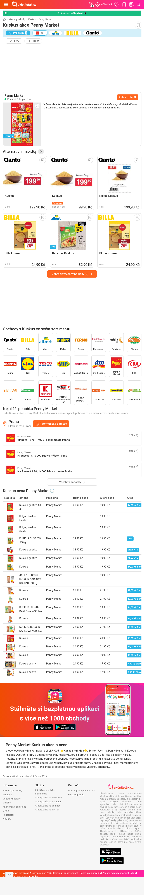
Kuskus (32, 19)
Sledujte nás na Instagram (48, 801)
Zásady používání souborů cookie (20, 876)
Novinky (7, 818)
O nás (6, 810)
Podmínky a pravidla (90, 873)
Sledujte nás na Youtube (47, 805)
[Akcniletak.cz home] (24, 4)
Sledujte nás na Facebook (48, 797)
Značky (7, 802)
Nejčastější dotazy (12, 790)
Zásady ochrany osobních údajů (119, 873)
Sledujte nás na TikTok (47, 809)
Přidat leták (8, 814)
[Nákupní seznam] (131, 4)
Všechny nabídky (17, 19)
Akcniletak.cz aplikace (14, 806)
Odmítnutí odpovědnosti (65, 873)
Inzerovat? (8, 794)
